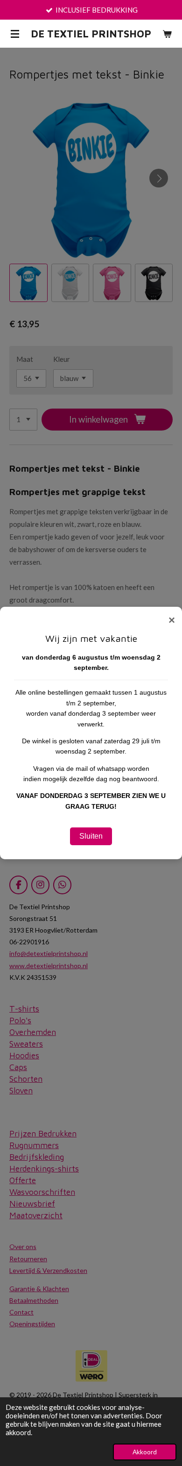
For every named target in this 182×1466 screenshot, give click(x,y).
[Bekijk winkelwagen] (167, 33)
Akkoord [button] (145, 1452)
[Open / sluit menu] (15, 33)
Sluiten (91, 836)
